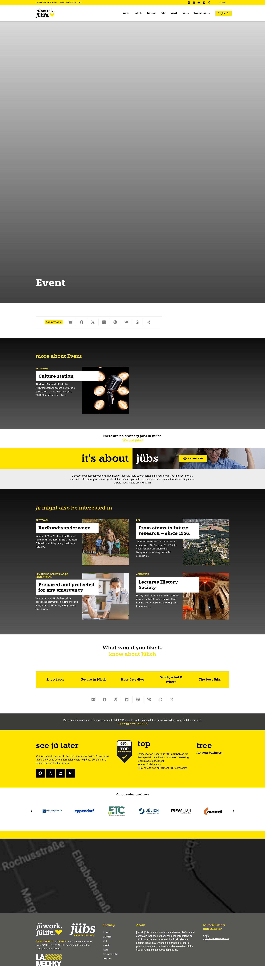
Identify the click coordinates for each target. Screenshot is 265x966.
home (106, 932)
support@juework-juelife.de (132, 723)
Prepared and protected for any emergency (66, 587)
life (105, 940)
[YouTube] (198, 2)
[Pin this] (115, 322)
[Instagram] (193, 2)
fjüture (107, 936)
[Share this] (81, 322)
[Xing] (208, 2)
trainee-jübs (110, 954)
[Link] (55, 679)
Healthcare (42, 574)
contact (107, 958)
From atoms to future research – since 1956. (164, 530)
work (106, 945)
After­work (42, 368)
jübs (105, 949)
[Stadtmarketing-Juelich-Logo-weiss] (216, 938)
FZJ (138, 520)
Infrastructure (59, 574)
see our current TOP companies (169, 768)
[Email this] (70, 322)
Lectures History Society (158, 584)
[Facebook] (188, 2)
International (44, 577)
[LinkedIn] (203, 2)
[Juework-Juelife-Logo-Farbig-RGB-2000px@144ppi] (45, 13)
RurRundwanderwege (64, 528)
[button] (223, 13)
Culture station (56, 376)
